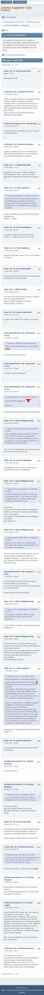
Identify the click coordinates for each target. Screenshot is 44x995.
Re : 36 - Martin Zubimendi (20, 227)
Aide (17, 988)
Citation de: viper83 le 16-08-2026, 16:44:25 (21, 343)
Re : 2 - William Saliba (18, 289)
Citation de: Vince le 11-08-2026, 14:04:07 (21, 676)
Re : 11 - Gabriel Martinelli (20, 165)
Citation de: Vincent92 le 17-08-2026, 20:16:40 (22, 196)
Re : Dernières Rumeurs (24, 92)
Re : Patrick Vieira (30, 123)
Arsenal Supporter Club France (16, 9)
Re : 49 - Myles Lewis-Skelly (21, 312)
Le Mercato (8, 92)
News (6, 71)
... (14, 65)
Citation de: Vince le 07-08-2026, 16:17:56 (21, 855)
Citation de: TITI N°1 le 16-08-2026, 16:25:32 (22, 397)
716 (16, 65)
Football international (13, 123)
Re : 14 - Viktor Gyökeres (20, 188)
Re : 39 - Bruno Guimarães (20, 71)
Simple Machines (18, 990)
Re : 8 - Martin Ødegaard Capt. (22, 421)
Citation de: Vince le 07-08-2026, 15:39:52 (21, 795)
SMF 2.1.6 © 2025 (7, 990)
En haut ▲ (24, 988)
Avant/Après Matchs (12, 333)
